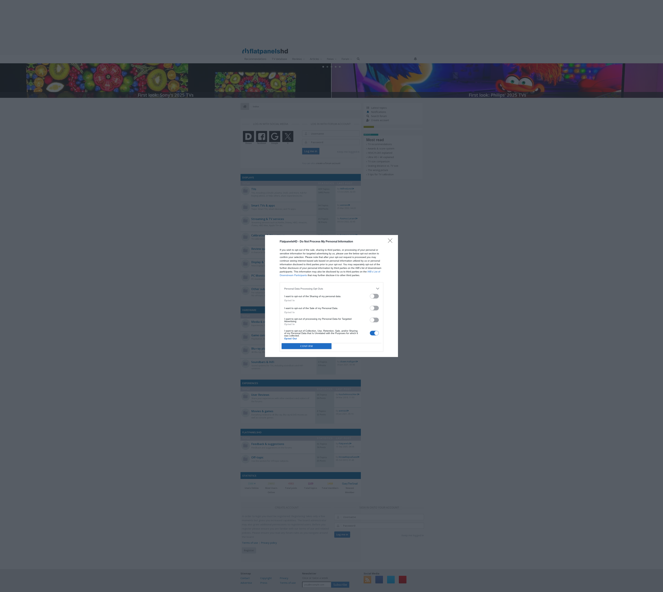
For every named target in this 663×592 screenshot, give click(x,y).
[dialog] (331, 296)
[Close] (391, 241)
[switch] (374, 296)
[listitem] (331, 288)
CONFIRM (306, 346)
